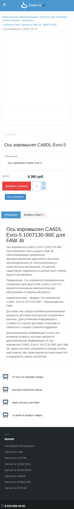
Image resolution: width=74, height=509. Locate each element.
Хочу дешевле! (15, 196)
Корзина (58, 5)
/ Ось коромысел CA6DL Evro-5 (19, 29)
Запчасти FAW (13, 452)
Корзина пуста (62, 9)
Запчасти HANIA (15, 476)
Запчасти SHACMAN (17, 470)
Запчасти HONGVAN (17, 482)
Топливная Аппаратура (19, 446)
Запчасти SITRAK (15, 488)
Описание (11, 215)
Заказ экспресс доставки (26, 402)
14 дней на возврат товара (27, 415)
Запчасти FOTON (15, 458)
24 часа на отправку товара (27, 377)
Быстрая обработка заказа (27, 389)
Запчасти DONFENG (17, 464)
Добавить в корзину (17, 186)
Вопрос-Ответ (34, 215)
